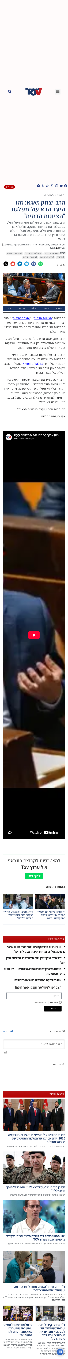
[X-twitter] (42, 185)
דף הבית (61, 194)
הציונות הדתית (43, 318)
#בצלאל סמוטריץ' (33, 253)
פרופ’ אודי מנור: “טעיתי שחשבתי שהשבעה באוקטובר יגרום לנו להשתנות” (17, 1330)
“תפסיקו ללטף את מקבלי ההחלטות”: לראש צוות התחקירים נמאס (51, 915)
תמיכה (59, 308)
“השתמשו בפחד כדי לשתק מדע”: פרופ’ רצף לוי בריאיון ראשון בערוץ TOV (35, 1238)
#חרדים (60, 257)
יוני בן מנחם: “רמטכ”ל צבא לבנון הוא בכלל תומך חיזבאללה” (35, 1189)
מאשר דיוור (46, 1003)
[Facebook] (65, 185)
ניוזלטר (46, 308)
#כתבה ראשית (47, 257)
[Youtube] (61, 185)
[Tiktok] (47, 185)
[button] (58, 92)
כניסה (6, 1031)
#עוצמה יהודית (30, 257)
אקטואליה (49, 194)
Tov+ (33, 308)
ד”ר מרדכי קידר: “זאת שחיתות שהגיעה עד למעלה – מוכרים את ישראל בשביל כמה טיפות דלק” (52, 1332)
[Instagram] (56, 185)
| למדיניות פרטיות (41, 1003)
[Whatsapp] (52, 185)
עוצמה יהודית (21, 318)
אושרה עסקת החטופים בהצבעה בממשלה (37, 980)
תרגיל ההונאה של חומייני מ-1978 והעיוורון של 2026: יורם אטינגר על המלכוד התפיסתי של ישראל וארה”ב (36, 1138)
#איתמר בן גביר (51, 253)
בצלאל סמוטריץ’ (32, 364)
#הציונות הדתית (14, 253)
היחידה (9, 308)
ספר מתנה (21, 308)
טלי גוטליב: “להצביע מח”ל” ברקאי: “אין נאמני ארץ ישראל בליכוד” (18, 915)
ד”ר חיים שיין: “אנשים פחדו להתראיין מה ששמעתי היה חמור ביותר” (39, 1288)
